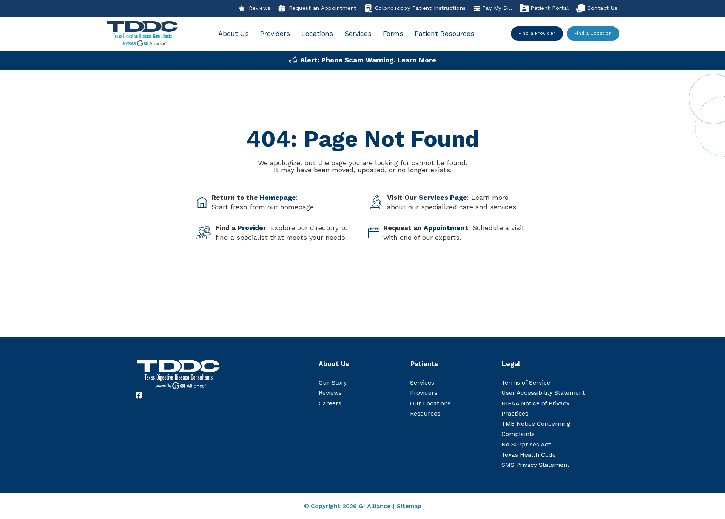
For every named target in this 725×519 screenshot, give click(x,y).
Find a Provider (536, 33)
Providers (275, 33)
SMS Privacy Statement (535, 464)
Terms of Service (525, 382)
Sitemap (408, 506)
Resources (425, 413)
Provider (252, 228)
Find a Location (593, 33)
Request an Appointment (322, 8)
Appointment (446, 228)
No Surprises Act (526, 444)
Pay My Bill (497, 8)
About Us (233, 33)
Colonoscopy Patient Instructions (420, 8)
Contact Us (602, 8)
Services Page (443, 197)
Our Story (333, 382)
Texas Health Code (528, 454)
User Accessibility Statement (543, 392)
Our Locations (430, 403)
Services (358, 33)
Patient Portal (550, 8)
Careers (330, 403)
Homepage (278, 197)
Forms (393, 33)
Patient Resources (444, 33)
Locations (317, 33)
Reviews (260, 8)
